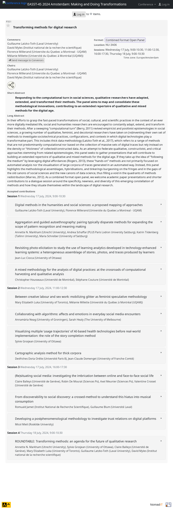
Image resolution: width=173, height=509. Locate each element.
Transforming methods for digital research (45, 27)
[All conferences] (168, 504)
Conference (146, 4)
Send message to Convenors (27, 60)
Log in (80, 14)
